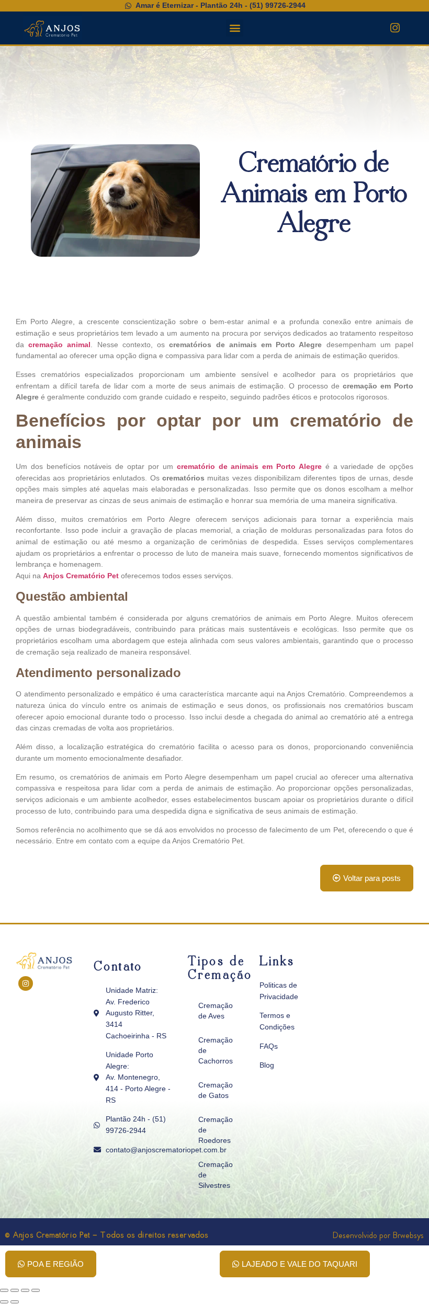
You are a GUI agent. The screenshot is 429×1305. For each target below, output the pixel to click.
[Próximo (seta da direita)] (14, 1301)
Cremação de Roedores (215, 1129)
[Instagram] (395, 28)
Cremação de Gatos (215, 1090)
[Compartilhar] (25, 1290)
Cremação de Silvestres (215, 1174)
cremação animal (59, 344)
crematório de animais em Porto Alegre (249, 466)
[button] (234, 28)
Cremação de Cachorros (215, 1050)
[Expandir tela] (14, 1290)
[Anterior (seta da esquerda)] (4, 1301)
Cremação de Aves (215, 1010)
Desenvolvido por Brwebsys (378, 1235)
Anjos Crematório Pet (82, 575)
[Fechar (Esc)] (35, 1290)
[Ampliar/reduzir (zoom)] (4, 1290)
